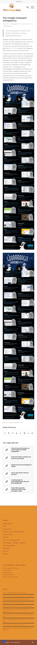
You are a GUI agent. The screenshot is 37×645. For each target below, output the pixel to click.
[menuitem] (19, 1)
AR (7, 422)
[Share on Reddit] (28, 433)
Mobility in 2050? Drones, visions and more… (14, 602)
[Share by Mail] (32, 433)
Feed (4, 526)
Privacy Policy (8, 534)
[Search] (27, 7)
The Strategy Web (7, 26)
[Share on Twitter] (9, 433)
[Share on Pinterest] (13, 433)
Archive (5, 554)
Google (10, 422)
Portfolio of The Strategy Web (13, 532)
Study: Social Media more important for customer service (16, 599)
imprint (5, 551)
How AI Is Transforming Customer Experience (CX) (15, 592)
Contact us (19, 1)
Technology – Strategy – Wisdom (14, 543)
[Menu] (31, 7)
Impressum (7, 529)
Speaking (6, 548)
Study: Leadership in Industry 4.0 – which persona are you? (17, 606)
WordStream (13, 48)
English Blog (7, 523)
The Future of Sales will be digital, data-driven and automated (17, 596)
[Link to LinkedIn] (32, 642)
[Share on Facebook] (5, 433)
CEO (20, 24)
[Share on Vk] (24, 433)
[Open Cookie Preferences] (3, 642)
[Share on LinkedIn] (16, 433)
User (21, 422)
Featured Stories (25, 24)
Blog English (15, 24)
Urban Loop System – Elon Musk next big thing (14, 625)
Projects (5, 537)
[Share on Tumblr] (20, 433)
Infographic (16, 422)
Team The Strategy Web (11, 540)
